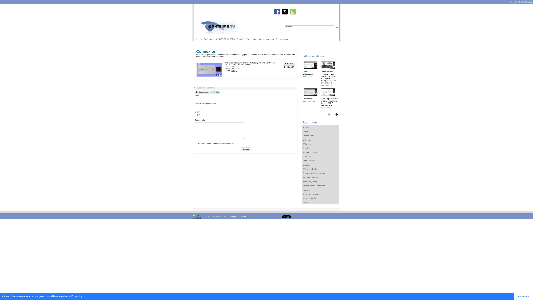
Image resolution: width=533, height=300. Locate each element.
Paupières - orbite (310, 177)
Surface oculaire (310, 152)
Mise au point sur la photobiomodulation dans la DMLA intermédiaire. (329, 102)
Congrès (240, 39)
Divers (305, 202)
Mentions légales (230, 216)
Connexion (206, 51)
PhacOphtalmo (309, 161)
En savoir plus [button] (78, 296)
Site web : (198, 112)
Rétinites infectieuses (308, 73)
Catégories (208, 39)
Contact (243, 216)
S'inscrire (513, 2)
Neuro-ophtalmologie (312, 194)
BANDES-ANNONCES (225, 39)
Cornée (306, 148)
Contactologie (309, 136)
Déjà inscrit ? (289, 67)
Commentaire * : (201, 120)
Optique (306, 131)
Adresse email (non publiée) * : (206, 104)
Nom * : (198, 96)
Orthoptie (307, 140)
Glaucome (307, 165)
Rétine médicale (310, 169)
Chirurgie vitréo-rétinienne (314, 173)
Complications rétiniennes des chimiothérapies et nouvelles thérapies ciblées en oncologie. (328, 77)
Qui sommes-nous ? (268, 39)
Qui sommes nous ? (213, 216)
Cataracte (307, 156)
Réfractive (307, 144)
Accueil (199, 39)
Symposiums (251, 39)
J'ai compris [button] (523, 296)
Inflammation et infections (314, 186)
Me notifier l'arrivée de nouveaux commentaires (216, 144)
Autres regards (309, 198)
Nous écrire (284, 39)
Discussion (307, 99)
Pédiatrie (306, 190)
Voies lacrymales (310, 181)
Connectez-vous (525, 2)
